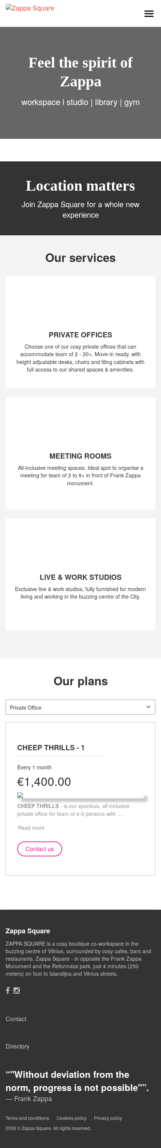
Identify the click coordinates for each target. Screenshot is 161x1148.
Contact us (39, 848)
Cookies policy (71, 1118)
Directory (18, 1046)
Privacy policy (108, 1118)
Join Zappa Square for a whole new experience (80, 209)
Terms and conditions (27, 1118)
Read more (31, 827)
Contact (16, 1018)
